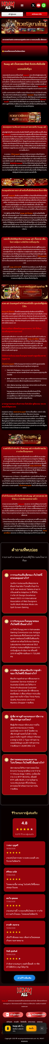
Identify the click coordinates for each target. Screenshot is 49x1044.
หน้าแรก (9, 1022)
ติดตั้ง (31, 1028)
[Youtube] (38, 5)
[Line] (43, 5)
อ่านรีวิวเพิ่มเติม (24, 978)
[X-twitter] (33, 5)
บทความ (39, 1022)
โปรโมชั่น (24, 1022)
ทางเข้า (16, 1022)
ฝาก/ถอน (31, 1022)
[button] (22, 5)
